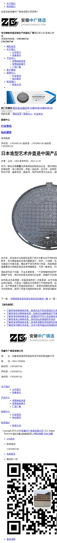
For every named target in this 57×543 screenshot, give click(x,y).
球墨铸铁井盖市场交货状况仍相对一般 (29, 299)
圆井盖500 (48, 108)
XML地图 (48, 434)
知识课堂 (6, 132)
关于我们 (11, 3)
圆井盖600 (38, 108)
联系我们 (11, 6)
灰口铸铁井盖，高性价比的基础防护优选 (31, 319)
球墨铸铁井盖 (18, 400)
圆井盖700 (28, 108)
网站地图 (38, 434)
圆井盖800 (18, 108)
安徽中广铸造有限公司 (32, 431)
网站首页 (17, 114)
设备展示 (16, 392)
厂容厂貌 (16, 406)
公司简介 (16, 389)
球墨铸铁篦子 (18, 403)
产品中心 (5, 397)
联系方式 (16, 425)
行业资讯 (38, 114)
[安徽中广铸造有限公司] (23, 30)
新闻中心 (27, 114)
